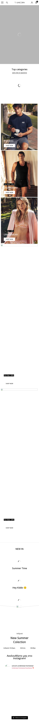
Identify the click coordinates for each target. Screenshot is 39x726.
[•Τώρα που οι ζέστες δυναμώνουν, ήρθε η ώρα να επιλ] (19, 695)
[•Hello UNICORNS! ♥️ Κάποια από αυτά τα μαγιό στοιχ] (19, 678)
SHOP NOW (9, 145)
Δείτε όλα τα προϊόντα (19, 73)
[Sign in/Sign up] (32, 2)
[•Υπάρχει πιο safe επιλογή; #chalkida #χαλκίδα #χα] (19, 688)
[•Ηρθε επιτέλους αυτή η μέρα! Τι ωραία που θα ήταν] (19, 711)
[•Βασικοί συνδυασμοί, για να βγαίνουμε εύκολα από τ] (19, 703)
